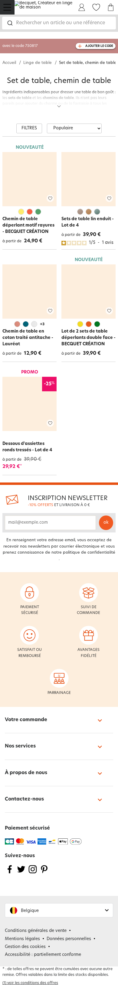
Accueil (9, 63)
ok (106, 522)
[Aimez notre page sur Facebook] (10, 873)
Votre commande (26, 720)
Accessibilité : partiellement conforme (43, 955)
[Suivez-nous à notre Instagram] (33, 873)
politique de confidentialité (89, 553)
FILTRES (29, 128)
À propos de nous (26, 773)
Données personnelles (69, 939)
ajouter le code (99, 46)
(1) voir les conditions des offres (30, 983)
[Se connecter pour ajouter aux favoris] (50, 198)
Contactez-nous (24, 799)
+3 (42, 324)
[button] (59, 910)
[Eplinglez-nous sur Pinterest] (44, 873)
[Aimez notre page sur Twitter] (21, 873)
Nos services (20, 746)
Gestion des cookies (25, 947)
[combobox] (59, 23)
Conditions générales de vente (36, 931)
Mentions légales (22, 939)
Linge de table (37, 63)
